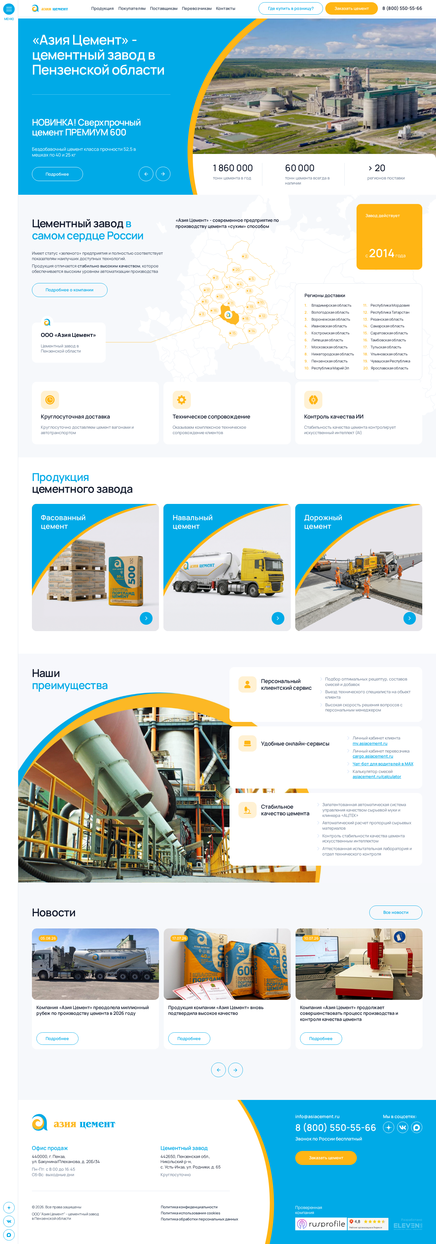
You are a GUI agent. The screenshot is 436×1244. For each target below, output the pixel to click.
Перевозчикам (197, 8)
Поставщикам (163, 8)
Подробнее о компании (70, 290)
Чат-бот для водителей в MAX (383, 764)
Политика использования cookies (190, 1213)
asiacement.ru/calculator (377, 776)
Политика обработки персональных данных (199, 1219)
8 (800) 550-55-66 (402, 8)
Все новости (396, 912)
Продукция (102, 8)
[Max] (9, 1235)
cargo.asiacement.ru (373, 756)
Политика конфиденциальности (189, 1207)
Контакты (225, 8)
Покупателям (132, 8)
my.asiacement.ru (370, 743)
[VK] (9, 1221)
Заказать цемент (352, 8)
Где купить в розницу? (291, 8)
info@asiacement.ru (317, 1116)
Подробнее (57, 174)
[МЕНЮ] (9, 9)
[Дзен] (9, 1207)
